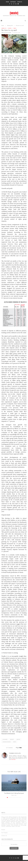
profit (14, 741)
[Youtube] (18, 3)
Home (2, 25)
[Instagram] (13, 3)
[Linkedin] (15, 858)
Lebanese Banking (6, 741)
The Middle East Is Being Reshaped (14, 793)
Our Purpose (13, 1)
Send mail (13, 759)
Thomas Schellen (8, 32)
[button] (2, 786)
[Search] (25, 20)
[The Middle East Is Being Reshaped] (14, 782)
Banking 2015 (10, 25)
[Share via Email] (20, 747)
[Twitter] (11, 4)
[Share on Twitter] (17, 747)
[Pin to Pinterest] (19, 747)
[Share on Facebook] (16, 747)
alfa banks (4, 739)
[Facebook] (9, 3)
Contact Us (19, 1)
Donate (7, 1)
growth (18, 739)
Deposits (12, 739)
